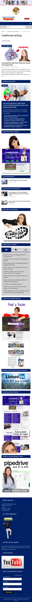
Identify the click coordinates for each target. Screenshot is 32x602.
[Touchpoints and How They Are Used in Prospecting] (16, 53)
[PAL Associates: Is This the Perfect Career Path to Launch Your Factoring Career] (4, 194)
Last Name (6, 587)
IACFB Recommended (8, 176)
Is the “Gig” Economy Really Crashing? (12, 284)
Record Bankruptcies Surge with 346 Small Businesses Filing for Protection (15, 126)
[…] (3, 76)
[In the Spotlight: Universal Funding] (4, 182)
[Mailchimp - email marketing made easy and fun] (19, 593)
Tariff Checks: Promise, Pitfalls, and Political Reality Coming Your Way (16, 116)
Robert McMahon (6, 67)
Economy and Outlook (9, 81)
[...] (10, 113)
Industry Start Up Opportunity (11, 188)
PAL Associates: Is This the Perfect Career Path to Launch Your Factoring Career (19, 194)
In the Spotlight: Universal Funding (18, 180)
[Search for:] (16, 27)
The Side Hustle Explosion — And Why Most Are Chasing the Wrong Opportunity (15, 122)
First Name (6, 582)
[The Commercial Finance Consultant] (16, 4)
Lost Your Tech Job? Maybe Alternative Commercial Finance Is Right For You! (14, 119)
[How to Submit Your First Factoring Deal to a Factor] (4, 203)
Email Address (7, 577)
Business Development (13, 31)
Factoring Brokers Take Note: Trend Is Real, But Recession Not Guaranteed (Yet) (15, 105)
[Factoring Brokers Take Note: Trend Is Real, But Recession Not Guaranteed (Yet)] (16, 100)
